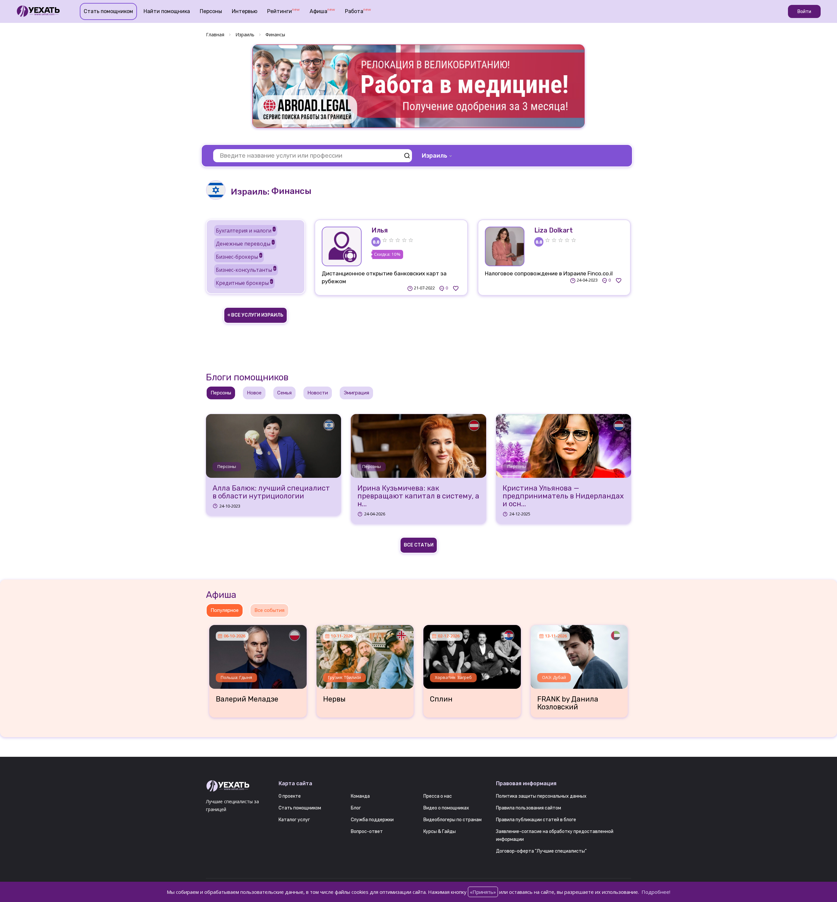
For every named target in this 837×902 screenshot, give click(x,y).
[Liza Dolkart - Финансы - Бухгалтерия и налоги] (505, 247)
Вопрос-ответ (367, 831)
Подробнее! (655, 892)
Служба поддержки (372, 820)
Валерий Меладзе (247, 699)
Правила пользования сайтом (528, 808)
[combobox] (437, 155)
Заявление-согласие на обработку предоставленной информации (554, 835)
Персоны (211, 11)
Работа (358, 10)
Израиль (244, 34)
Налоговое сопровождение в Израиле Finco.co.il (549, 273)
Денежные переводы (245, 243)
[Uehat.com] (237, 786)
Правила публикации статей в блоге (536, 820)
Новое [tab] (254, 393)
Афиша (322, 10)
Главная (215, 34)
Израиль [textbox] (434, 155)
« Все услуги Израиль (255, 315)
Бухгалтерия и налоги (245, 230)
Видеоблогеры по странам (452, 820)
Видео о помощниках (446, 808)
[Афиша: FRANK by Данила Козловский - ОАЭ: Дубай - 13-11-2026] (579, 654)
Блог (356, 808)
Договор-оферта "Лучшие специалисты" (541, 851)
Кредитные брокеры (244, 282)
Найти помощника (167, 11)
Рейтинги (283, 10)
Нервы (334, 699)
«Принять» (483, 892)
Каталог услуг (294, 820)
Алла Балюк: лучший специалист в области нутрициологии (271, 492)
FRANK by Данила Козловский (567, 703)
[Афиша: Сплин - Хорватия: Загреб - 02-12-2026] (472, 654)
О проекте (290, 796)
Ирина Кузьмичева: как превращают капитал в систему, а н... (418, 496)
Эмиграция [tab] (356, 393)
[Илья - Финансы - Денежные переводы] (342, 247)
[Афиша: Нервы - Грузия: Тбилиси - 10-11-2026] (365, 654)
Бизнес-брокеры (239, 256)
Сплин (441, 699)
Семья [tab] (284, 393)
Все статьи (419, 545)
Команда (360, 796)
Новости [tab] (317, 393)
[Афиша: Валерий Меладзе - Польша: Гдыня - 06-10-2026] (258, 654)
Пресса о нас (437, 796)
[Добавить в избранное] (456, 288)
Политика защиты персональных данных (541, 796)
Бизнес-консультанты (246, 269)
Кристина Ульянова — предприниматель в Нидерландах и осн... (563, 496)
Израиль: (250, 192)
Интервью (244, 11)
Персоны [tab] (221, 393)
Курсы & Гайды (439, 831)
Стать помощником (108, 11)
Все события (269, 610)
